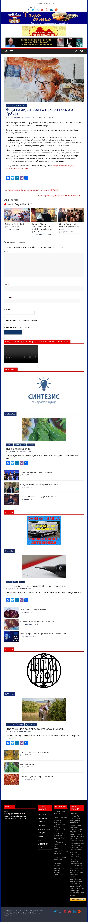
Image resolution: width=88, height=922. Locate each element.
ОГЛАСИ (41, 847)
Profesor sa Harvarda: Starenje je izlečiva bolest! (38, 496)
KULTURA (10, 105)
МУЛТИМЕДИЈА (44, 829)
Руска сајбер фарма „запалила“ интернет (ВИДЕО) (32, 190)
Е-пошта (8, 298)
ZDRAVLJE (31, 445)
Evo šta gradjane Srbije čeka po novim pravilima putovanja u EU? (44, 634)
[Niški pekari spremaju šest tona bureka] (11, 751)
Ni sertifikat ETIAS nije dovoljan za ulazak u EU (37, 621)
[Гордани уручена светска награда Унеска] (11, 471)
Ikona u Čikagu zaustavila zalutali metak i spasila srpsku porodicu (43, 228)
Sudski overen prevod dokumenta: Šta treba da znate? (38, 586)
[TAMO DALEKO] (6, 51)
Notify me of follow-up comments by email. (21, 320)
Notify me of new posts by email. (17, 327)
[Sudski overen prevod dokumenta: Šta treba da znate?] (44, 556)
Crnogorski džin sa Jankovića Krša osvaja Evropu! (35, 728)
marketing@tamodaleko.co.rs (15, 816)
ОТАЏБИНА (42, 818)
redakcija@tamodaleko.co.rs (14, 814)
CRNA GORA (11, 725)
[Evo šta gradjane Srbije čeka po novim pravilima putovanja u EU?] (11, 632)
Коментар (8, 251)
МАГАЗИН (41, 822)
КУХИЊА (41, 840)
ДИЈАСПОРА (42, 814)
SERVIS (22, 582)
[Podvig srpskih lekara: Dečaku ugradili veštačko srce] (11, 483)
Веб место (8, 309)
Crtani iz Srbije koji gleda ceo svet (14, 225)
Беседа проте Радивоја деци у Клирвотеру (59, 195)
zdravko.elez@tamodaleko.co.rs (15, 818)
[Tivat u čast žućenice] (44, 419)
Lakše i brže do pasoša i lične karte (33, 609)
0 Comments (50, 118)
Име (6, 284)
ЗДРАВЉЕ (41, 836)
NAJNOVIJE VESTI (21, 105)
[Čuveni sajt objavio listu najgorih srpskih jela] (11, 775)
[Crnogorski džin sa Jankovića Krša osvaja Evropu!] (44, 699)
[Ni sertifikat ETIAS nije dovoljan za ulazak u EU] (11, 620)
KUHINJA (9, 445)
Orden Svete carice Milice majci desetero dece (69, 226)
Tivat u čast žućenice (18, 448)
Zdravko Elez (28, 118)
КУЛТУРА (41, 825)
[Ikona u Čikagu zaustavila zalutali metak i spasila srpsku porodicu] (44, 209)
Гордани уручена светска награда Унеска (36, 472)
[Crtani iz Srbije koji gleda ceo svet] (17, 209)
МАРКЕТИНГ (43, 844)
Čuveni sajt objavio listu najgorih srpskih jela (36, 776)
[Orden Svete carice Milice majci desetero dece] (71, 209)
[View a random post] (81, 51)
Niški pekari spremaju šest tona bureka (34, 752)
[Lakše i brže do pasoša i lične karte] (11, 608)
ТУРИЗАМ (41, 833)
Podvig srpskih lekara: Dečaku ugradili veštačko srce (39, 484)
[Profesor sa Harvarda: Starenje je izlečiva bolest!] (11, 495)
